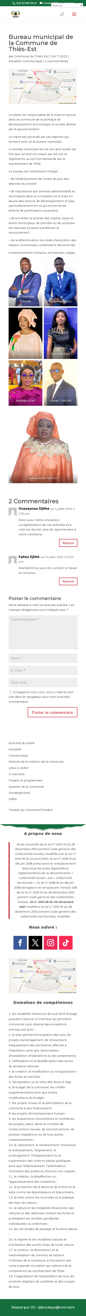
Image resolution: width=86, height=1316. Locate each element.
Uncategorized (19, 793)
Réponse (68, 543)
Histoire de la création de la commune (36, 761)
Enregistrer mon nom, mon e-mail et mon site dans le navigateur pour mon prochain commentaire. (41, 697)
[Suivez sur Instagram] (50, 943)
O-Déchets (17, 774)
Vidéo (13, 799)
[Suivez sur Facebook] (20, 943)
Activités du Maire (22, 743)
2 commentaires (56, 61)
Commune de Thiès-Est (31, 56)
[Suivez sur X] (35, 943)
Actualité (15, 61)
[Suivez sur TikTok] (66, 943)
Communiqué (32, 61)
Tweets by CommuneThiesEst (31, 810)
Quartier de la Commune (26, 787)
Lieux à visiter (19, 768)
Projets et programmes (25, 780)
